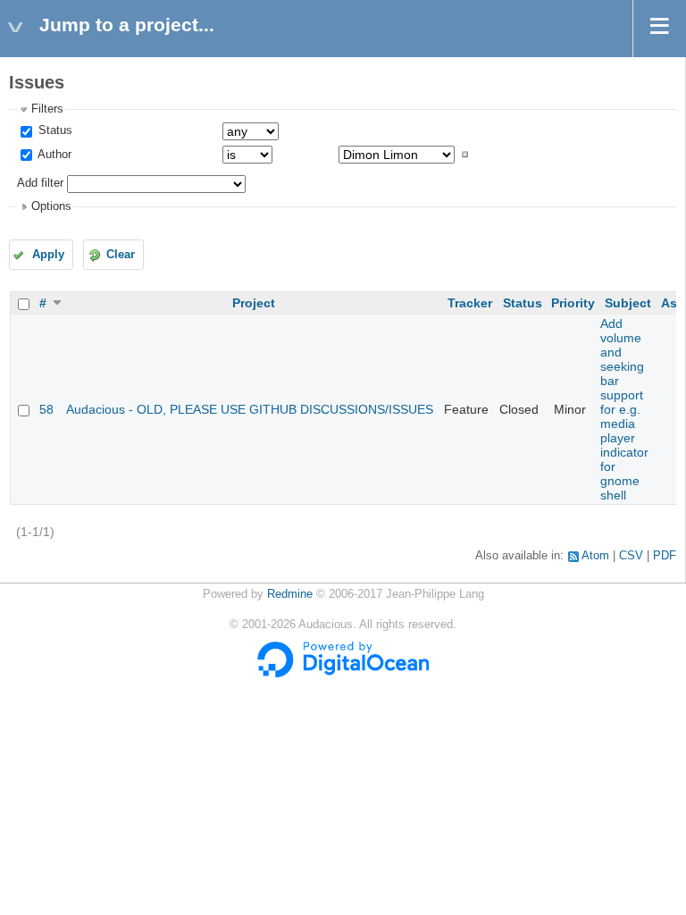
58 (46, 409)
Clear (120, 254)
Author (53, 154)
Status (53, 130)
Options (51, 206)
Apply (48, 254)
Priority (573, 303)
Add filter (40, 183)
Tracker (470, 303)
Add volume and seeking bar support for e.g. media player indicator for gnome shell (624, 409)
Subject (628, 303)
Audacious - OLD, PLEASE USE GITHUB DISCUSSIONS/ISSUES (249, 409)
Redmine (290, 594)
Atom (595, 556)
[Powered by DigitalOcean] (343, 673)
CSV (631, 556)
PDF (664, 556)
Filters (47, 109)
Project (253, 303)
